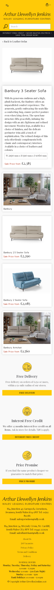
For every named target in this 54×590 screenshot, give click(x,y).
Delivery (27, 556)
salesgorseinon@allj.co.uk (30, 519)
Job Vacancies (27, 543)
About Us (27, 539)
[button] (7, 5)
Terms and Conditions (27, 552)
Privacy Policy (27, 547)
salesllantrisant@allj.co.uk (30, 532)
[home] (27, 16)
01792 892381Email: (29, 516)
